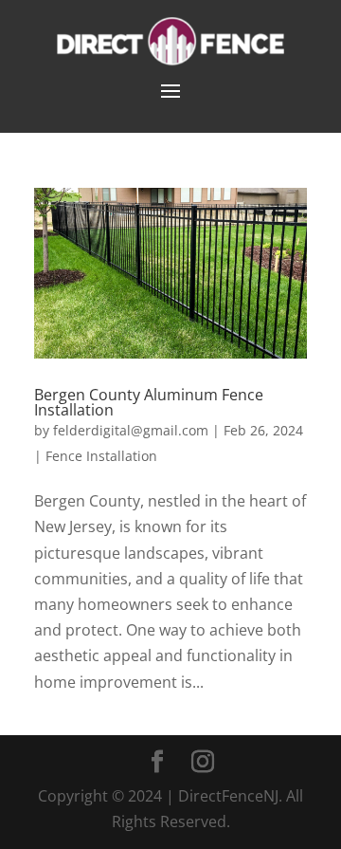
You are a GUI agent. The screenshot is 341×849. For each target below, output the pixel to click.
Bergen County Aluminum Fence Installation (148, 402)
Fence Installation (101, 456)
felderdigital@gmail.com (130, 430)
